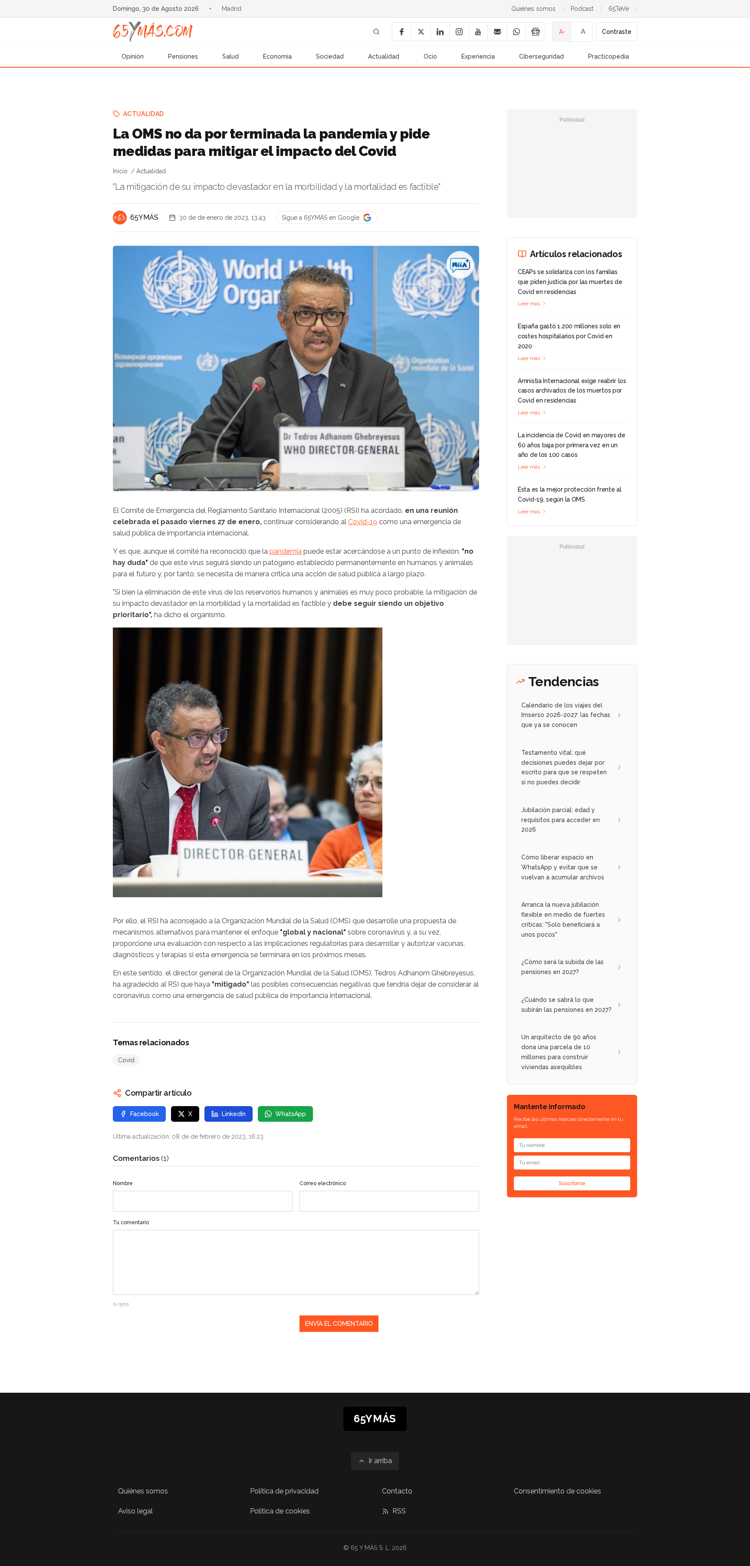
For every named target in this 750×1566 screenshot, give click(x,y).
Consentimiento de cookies (557, 1491)
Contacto (397, 1491)
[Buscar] (376, 31)
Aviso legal (135, 1511)
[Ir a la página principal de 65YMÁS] (153, 31)
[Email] (497, 31)
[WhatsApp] (516, 31)
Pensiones (183, 56)
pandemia (286, 551)
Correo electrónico (322, 1183)
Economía (277, 56)
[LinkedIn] (439, 31)
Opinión (133, 56)
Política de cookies (280, 1511)
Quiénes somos (533, 8)
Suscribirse (572, 1183)
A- (562, 31)
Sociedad (330, 56)
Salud (230, 56)
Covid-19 (362, 522)
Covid (126, 1060)
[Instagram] (458, 31)
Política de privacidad (284, 1491)
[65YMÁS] (120, 218)
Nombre (123, 1183)
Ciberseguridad (541, 56)
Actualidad (383, 56)
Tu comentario (131, 1222)
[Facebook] (401, 31)
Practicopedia (608, 56)
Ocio (430, 56)
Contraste (617, 31)
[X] (420, 31)
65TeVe (619, 8)
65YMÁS (144, 217)
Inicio (120, 171)
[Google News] (535, 31)
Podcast (582, 8)
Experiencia (478, 56)
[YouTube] (477, 31)
